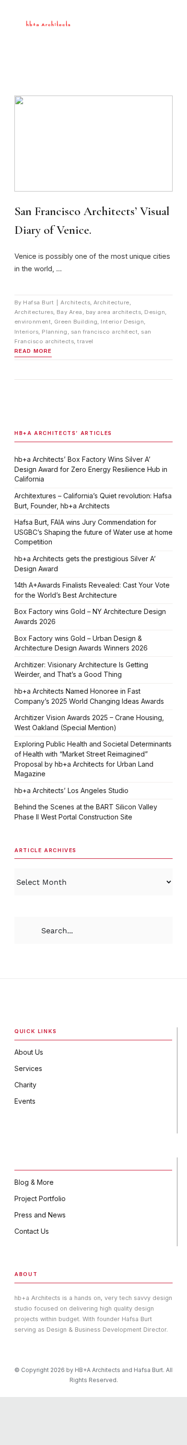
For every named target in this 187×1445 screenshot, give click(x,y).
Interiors (26, 331)
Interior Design (122, 321)
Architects (75, 302)
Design (154, 312)
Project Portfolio (40, 1198)
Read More (33, 351)
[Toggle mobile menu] (169, 17)
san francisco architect (104, 331)
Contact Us (31, 1231)
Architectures (33, 312)
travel (85, 341)
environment (32, 321)
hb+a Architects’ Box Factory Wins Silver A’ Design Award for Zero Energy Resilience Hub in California (90, 469)
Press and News (40, 1215)
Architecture (111, 302)
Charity (25, 1085)
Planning (55, 331)
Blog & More (34, 1182)
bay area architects (113, 312)
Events (24, 1101)
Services (28, 1068)
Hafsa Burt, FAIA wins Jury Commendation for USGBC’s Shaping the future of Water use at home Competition (93, 532)
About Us (28, 1052)
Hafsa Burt (38, 302)
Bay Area (69, 312)
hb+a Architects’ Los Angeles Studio (71, 790)
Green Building (75, 321)
